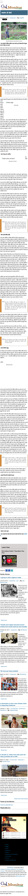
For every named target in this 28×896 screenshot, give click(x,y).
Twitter (12, 570)
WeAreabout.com (20, 876)
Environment (14, 708)
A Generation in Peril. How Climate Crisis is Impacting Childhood (13, 704)
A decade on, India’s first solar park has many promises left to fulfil (13, 755)
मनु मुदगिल (22, 18)
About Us (7, 850)
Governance (22, 708)
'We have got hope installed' (9, 671)
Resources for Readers (11, 854)
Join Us (7, 858)
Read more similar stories (21, 799)
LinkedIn (9, 570)
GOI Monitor (10, 867)
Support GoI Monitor (10, 860)
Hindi (6, 848)
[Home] (11, 7)
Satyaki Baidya (14, 710)
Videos (7, 852)
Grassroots (13, 18)
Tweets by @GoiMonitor (6, 805)
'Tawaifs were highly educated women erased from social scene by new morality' (13, 626)
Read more (4, 620)
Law (17, 581)
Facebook (6, 570)
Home (7, 844)
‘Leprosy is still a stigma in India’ (10, 577)
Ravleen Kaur (6, 761)
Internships (8, 856)
